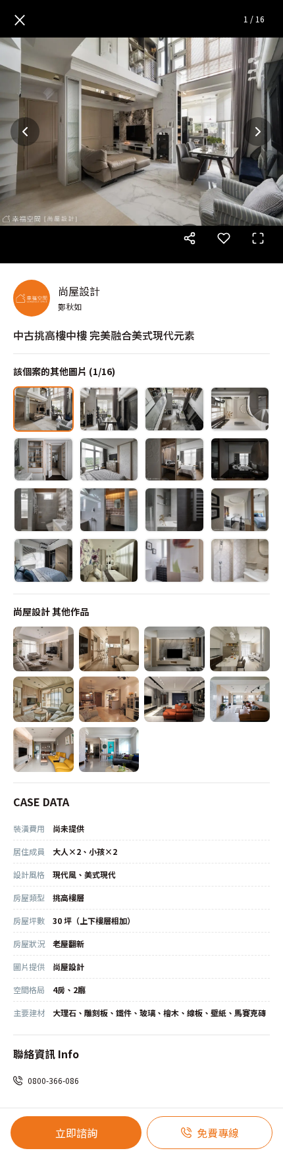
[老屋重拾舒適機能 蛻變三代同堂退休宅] (43, 750)
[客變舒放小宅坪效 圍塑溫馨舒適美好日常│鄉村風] (109, 699)
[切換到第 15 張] (174, 560)
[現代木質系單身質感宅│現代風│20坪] (174, 649)
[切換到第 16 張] (240, 560)
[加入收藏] (223, 238)
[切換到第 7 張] (174, 459)
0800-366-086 (53, 1080)
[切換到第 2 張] (109, 409)
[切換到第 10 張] (109, 509)
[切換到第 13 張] (43, 560)
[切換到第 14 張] (109, 560)
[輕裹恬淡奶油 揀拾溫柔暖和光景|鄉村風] (109, 649)
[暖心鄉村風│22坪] (43, 699)
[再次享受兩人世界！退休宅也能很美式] (240, 699)
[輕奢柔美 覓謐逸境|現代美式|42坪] (43, 649)
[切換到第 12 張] (240, 509)
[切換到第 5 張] (43, 459)
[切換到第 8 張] (240, 459)
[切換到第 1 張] (43, 409)
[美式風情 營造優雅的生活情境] (109, 750)
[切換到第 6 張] (109, 459)
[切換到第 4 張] (240, 409)
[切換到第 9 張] (43, 509)
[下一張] (258, 131)
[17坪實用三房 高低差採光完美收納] (240, 649)
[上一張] (25, 131)
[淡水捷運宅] (174, 699)
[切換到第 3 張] (174, 409)
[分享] (189, 238)
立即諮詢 (76, 1133)
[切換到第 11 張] (174, 509)
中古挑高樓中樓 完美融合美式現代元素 (104, 335)
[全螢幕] (258, 238)
